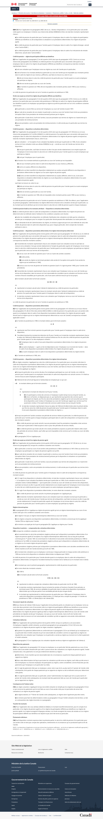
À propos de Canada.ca (41, 815)
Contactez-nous (69, 753)
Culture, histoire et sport (44, 795)
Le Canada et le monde (44, 805)
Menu (15, 9)
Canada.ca (14, 13)
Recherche (41, 753)
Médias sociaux (16, 815)
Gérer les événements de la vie (73, 802)
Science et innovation (70, 789)
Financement (41, 767)
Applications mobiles (27, 815)
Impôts (13, 808)
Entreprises (15, 799)
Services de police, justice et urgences (48, 799)
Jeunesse (67, 799)
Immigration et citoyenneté (19, 792)
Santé (13, 805)
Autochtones (68, 792)
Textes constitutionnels (18, 749)
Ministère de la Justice (24, 13)
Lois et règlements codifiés (45, 749)
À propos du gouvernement (72, 783)
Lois (66, 767)
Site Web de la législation (38, 13)
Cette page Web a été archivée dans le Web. (52, 16)
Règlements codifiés (58, 13)
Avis (50, 815)
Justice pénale (15, 770)
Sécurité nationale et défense (46, 792)
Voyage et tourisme (17, 795)
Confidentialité (57, 815)
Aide (66, 749)
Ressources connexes (17, 753)
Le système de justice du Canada (46, 770)
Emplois (14, 789)
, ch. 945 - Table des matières (74, 13)
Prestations (15, 802)
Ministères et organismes (45, 783)
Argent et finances (43, 808)
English (89, 1)
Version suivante (52, 24)
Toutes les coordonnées (18, 783)
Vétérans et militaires (70, 795)
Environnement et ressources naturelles (48, 789)
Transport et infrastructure (45, 802)
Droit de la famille (16, 767)
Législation (49, 13)
